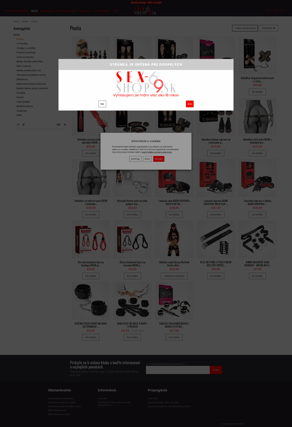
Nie (102, 103)
